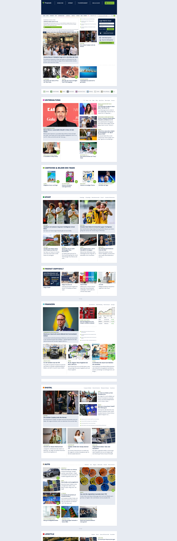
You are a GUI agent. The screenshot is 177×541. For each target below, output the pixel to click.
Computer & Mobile (87, 387)
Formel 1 (102, 197)
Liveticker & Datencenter (110, 197)
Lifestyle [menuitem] (68, 15)
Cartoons (113, 100)
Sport (48, 197)
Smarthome (112, 387)
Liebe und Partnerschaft (104, 534)
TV (84, 100)
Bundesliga (82, 197)
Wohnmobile (100, 464)
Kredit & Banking (99, 304)
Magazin (94, 464)
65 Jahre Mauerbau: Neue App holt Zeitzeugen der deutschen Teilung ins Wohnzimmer (93, 425)
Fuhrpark (105, 464)
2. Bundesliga (88, 197)
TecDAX (100, 323)
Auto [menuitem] (56, 15)
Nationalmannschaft (95, 197)
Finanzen (50, 304)
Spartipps (113, 304)
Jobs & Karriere (92, 304)
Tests (91, 464)
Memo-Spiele (107, 100)
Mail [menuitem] (82, 15)
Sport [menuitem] (47, 15)
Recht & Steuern (107, 304)
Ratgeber (93, 534)
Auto (47, 464)
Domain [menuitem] (85, 15)
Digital (48, 387)
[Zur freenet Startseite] (47, 3)
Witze (97, 100)
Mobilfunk (60, 3)
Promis (87, 100)
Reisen (97, 534)
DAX (100, 319)
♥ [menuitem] (88, 16)
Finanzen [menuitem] (52, 15)
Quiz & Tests (101, 100)
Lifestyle (49, 534)
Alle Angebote (110, 3)
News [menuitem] (44, 15)
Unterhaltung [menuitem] (61, 15)
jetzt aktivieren (48, 27)
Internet (70, 3)
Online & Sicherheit (96, 387)
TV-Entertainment (82, 3)
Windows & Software (105, 387)
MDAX (100, 321)
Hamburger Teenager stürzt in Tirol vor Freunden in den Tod (88, 24)
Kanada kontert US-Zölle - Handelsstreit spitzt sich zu (88, 340)
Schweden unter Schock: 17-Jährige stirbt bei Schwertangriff (87, 21)
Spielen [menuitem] (77, 15)
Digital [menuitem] (73, 15)
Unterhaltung (52, 100)
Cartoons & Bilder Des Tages (60, 168)
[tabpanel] (61, 47)
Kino (90, 100)
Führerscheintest (111, 464)
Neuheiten (87, 464)
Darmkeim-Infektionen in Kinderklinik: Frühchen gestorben (88, 27)
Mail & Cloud (96, 3)
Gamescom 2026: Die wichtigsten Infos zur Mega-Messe (89, 421)
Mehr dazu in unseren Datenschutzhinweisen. (66, 30)
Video (93, 100)
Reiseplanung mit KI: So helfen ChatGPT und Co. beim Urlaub (90, 419)
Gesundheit (112, 534)
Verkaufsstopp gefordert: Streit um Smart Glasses (88, 423)
